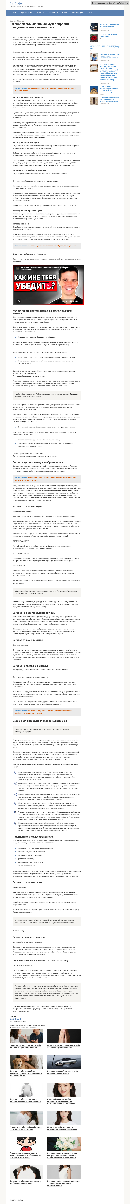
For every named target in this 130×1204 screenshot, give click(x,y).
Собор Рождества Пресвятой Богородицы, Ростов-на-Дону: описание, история (109, 89)
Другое (89, 13)
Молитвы (40, 13)
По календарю (77, 13)
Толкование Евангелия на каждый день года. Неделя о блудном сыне (109, 99)
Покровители (53, 13)
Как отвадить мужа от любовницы (108, 35)
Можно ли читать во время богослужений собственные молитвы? (110, 56)
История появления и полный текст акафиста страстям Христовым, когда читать (105, 47)
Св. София (16, 3)
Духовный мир (26, 13)
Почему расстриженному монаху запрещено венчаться (109, 26)
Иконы (65, 13)
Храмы (14, 13)
